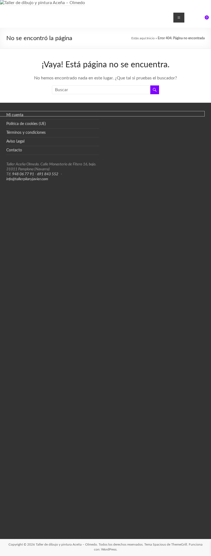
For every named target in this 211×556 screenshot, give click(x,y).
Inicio (151, 38)
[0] (203, 19)
